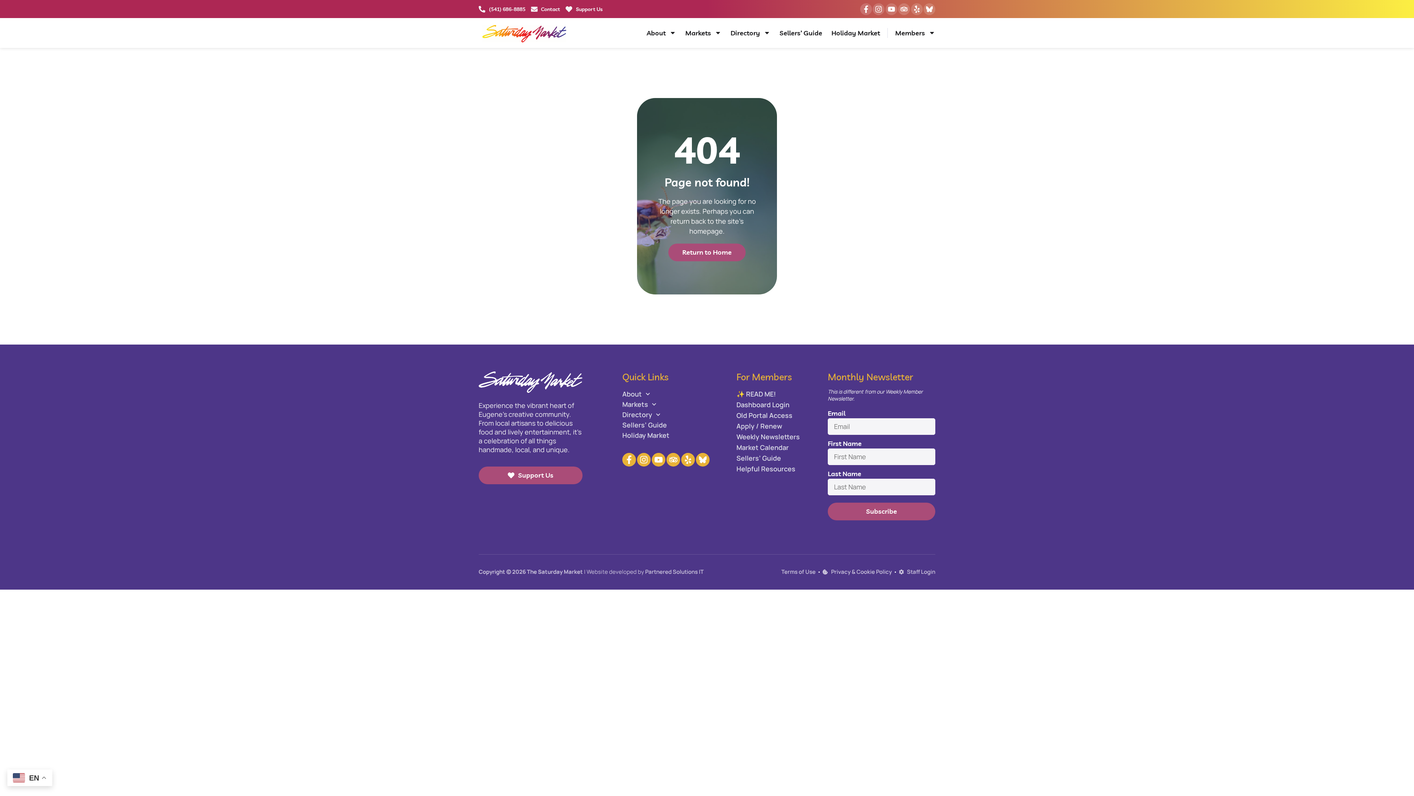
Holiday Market (855, 33)
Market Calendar (762, 447)
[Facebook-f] (866, 9)
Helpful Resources (765, 468)
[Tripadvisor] (904, 9)
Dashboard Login (762, 404)
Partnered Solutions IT (674, 572)
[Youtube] (891, 9)
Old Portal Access (764, 415)
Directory (745, 33)
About (656, 33)
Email (836, 413)
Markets (698, 33)
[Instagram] (878, 9)
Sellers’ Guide (801, 33)
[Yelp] (917, 9)
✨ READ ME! (756, 394)
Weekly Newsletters (768, 436)
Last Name (844, 473)
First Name (845, 443)
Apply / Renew (759, 426)
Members (910, 33)
